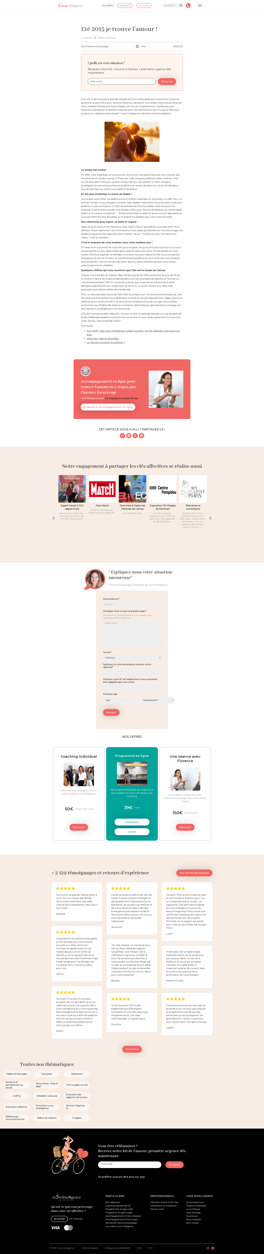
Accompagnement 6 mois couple (121, 1219)
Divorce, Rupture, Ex (75, 1107)
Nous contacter (193, 1219)
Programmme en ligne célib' (119, 1209)
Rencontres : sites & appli (47, 1085)
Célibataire (132, 822)
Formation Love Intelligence (45, 1107)
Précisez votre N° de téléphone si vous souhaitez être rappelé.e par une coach (130, 680)
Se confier (59, 1219)
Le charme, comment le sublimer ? (106, 342)
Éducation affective (16, 1107)
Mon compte (192, 1223)
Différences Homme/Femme (15, 1118)
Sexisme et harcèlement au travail (14, 1085)
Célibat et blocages (16, 1074)
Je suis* (107, 652)
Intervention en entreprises (163, 1205)
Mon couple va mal (77, 1085)
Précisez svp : (110, 694)
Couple (132, 831)
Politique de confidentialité (117, 1248)
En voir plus (132, 1049)
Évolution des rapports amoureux (77, 1096)
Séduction (77, 1074)
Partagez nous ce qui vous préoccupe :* (125, 611)
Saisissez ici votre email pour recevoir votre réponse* (127, 665)
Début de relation (47, 1118)
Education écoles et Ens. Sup (164, 1202)
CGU (139, 1248)
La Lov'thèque (193, 1209)
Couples (77, 1118)
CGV (150, 1248)
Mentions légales (90, 1248)
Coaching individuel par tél (118, 1205)
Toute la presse (193, 1212)
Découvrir (79, 827)
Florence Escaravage (196, 1205)
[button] (54, 518)
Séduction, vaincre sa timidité (103, 338)
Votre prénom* (111, 599)
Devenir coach (157, 1209)
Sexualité (47, 1074)
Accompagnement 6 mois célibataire (123, 1216)
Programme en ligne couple (119, 1212)
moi (142, 1176)
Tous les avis (192, 1216)
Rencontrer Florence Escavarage (121, 1223)
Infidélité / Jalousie (46, 1096)
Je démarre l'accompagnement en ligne (108, 407)
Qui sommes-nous (195, 1202)
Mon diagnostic (112, 1202)
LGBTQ (17, 1096)
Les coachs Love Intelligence (119, 1226)
